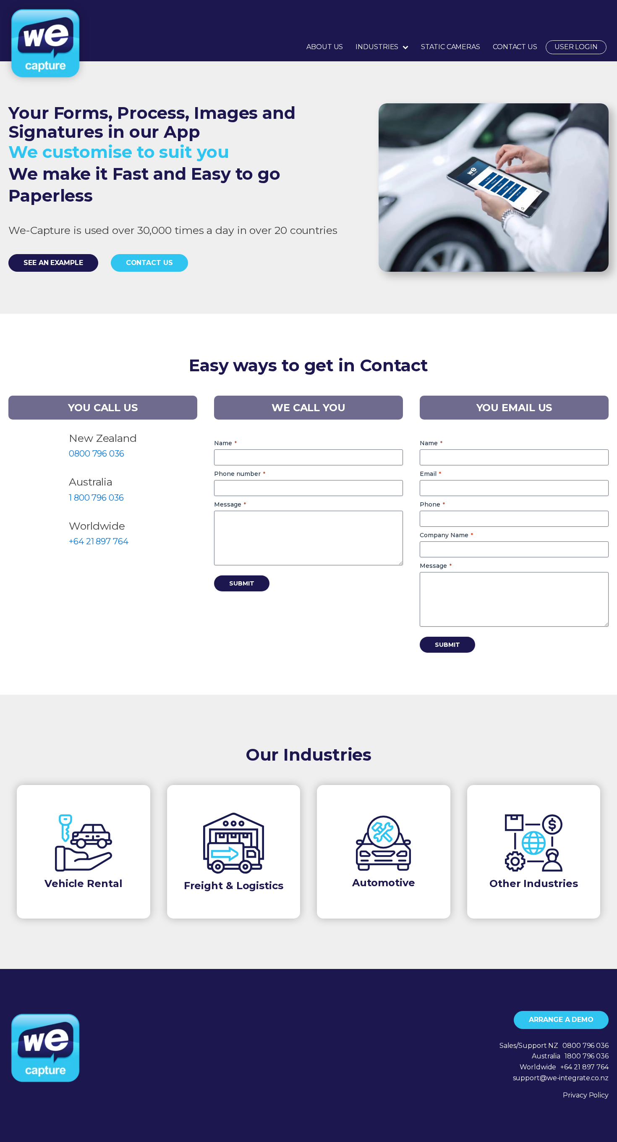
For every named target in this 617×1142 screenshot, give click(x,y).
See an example (53, 263)
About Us (324, 47)
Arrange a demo (561, 1020)
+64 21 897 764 (98, 541)
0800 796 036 (96, 454)
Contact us (149, 263)
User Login (576, 47)
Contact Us (515, 47)
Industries (377, 47)
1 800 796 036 (96, 498)
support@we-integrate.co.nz (561, 1078)
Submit (241, 583)
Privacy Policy (586, 1095)
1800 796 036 (587, 1056)
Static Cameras (450, 47)
